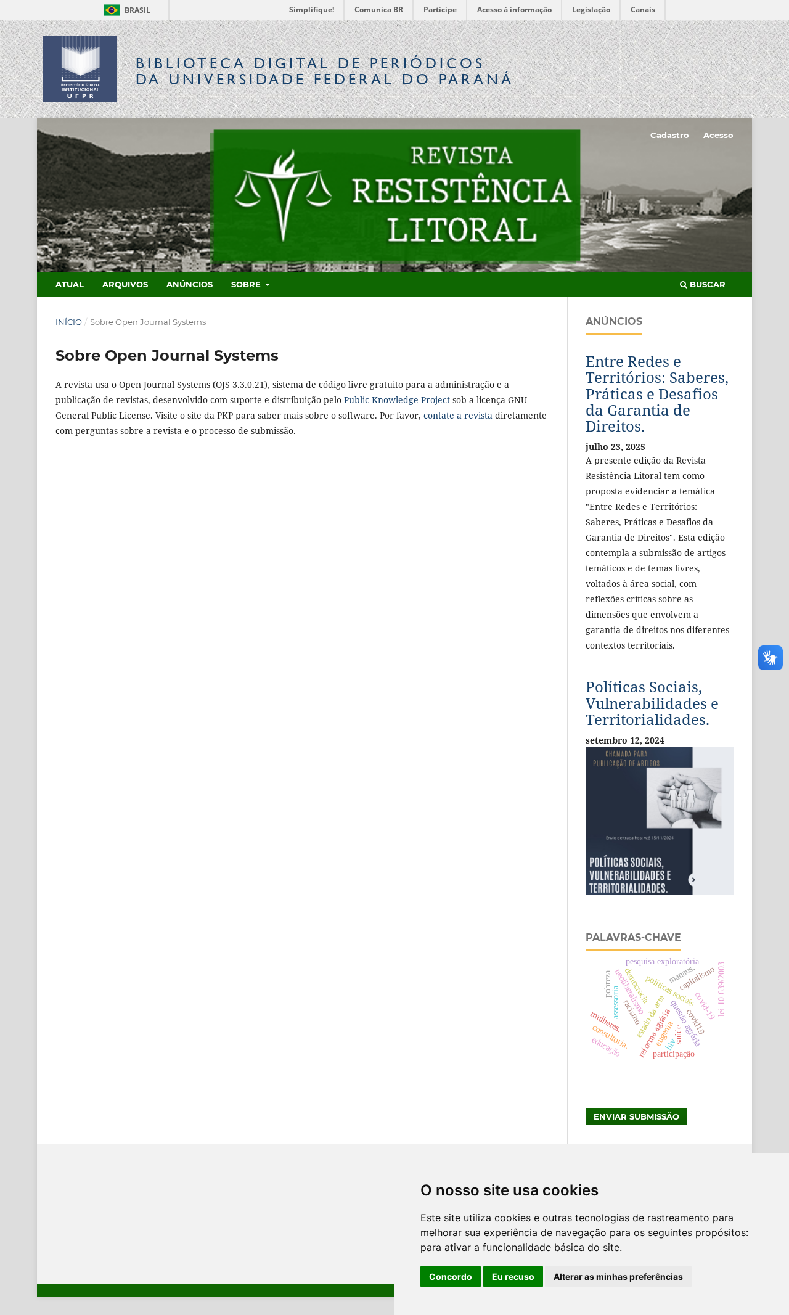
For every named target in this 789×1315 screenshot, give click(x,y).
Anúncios (189, 284)
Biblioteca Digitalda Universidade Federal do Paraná (325, 71)
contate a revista (459, 415)
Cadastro (669, 135)
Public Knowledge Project (397, 400)
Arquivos (125, 284)
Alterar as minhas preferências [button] (618, 1276)
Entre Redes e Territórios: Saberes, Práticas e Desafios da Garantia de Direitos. (657, 393)
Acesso (718, 135)
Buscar (706, 284)
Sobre (247, 284)
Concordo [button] (450, 1276)
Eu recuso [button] (513, 1276)
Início (68, 322)
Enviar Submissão (636, 1116)
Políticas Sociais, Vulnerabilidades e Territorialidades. (652, 702)
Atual (69, 284)
